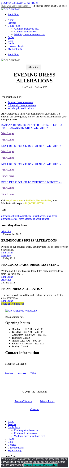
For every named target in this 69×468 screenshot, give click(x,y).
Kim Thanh (27, 87)
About (11, 421)
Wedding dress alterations (21, 108)
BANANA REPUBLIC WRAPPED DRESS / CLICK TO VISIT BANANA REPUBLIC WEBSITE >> (31, 126)
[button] (14, 317)
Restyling (6, 255)
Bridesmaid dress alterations (22, 105)
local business (42, 218)
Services (12, 424)
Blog (10, 441)
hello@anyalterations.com (18, 366)
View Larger (7, 133)
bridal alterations (34, 216)
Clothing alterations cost (26, 430)
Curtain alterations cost (25, 433)
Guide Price (14, 427)
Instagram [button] (22, 373)
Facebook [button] (9, 373)
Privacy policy (49, 465)
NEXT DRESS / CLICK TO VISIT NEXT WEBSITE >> (31, 146)
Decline (37, 465)
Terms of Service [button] (23, 401)
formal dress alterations (23, 218)
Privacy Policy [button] (47, 401)
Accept (28, 465)
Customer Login (16, 447)
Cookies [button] (34, 409)
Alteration (33, 67)
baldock (22, 216)
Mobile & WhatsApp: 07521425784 (19, 2)
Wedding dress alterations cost (29, 436)
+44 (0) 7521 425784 (38, 363)
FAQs (11, 439)
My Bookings (15, 450)
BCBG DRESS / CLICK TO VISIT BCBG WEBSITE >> (31, 182)
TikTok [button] (33, 373)
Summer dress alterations (20, 102)
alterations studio (9, 216)
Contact (12, 444)
